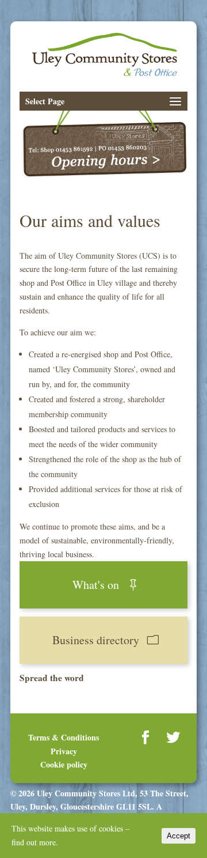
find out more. (35, 842)
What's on (95, 584)
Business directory (95, 640)
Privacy (64, 751)
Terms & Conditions (63, 737)
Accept (178, 835)
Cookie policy (63, 764)
